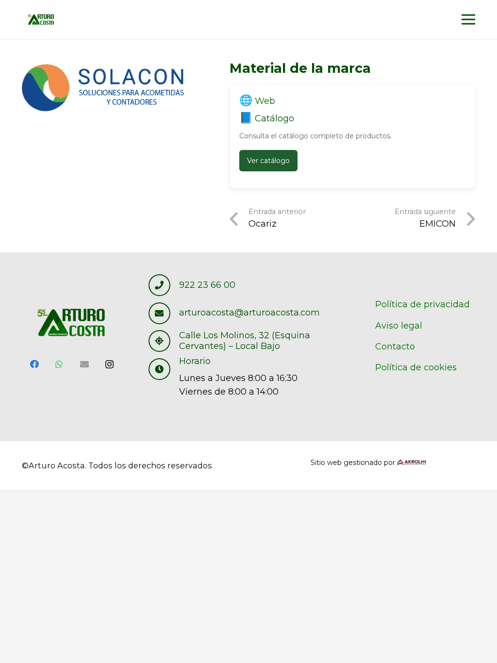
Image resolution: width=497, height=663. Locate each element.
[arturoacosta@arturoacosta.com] (164, 313)
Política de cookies (416, 367)
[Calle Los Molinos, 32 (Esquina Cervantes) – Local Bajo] (164, 341)
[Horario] (164, 369)
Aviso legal (398, 325)
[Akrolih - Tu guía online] (411, 462)
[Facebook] (34, 364)
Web (265, 101)
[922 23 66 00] (164, 285)
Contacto (395, 346)
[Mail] (84, 364)
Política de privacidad (422, 304)
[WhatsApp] (59, 364)
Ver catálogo (268, 160)
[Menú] (468, 19)
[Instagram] (109, 364)
